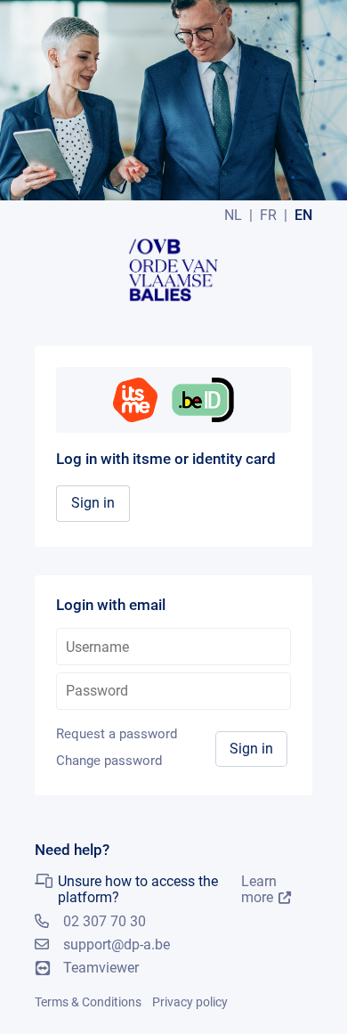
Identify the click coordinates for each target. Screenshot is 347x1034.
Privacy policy (190, 1002)
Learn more (259, 890)
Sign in (93, 502)
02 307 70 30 (104, 921)
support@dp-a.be (116, 944)
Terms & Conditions (88, 1002)
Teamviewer (101, 967)
